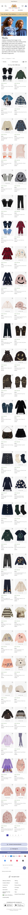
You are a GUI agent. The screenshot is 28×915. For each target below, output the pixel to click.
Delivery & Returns (7, 880)
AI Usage (17, 887)
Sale (13, 10)
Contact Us (5, 885)
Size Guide (5, 889)
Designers (20, 10)
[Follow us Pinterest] (17, 861)
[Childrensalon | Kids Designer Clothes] (14, 5)
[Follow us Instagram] (11, 861)
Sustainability (6, 897)
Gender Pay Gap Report (6, 892)
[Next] (21, 835)
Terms (16, 889)
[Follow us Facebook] (5, 861)
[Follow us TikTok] (23, 861)
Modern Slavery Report (20, 894)
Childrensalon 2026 (16, 909)
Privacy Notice (18, 885)
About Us (5, 887)
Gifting (16, 880)
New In (6, 10)
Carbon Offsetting (7, 895)
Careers (16, 883)
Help (16, 892)
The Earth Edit (15, 877)
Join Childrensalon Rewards (14, 852)
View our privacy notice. (6, 871)
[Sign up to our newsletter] (24, 868)
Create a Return (6, 883)
